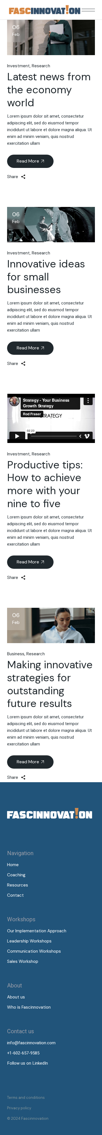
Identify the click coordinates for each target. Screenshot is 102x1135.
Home (13, 865)
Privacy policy (19, 1108)
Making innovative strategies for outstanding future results (50, 684)
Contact (15, 895)
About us (16, 997)
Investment (18, 66)
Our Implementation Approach (36, 931)
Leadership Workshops (29, 941)
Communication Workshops (34, 951)
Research (41, 66)
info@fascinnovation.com (31, 1043)
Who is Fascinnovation (29, 1007)
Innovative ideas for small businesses (46, 277)
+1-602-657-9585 (23, 1053)
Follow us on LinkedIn (27, 1063)
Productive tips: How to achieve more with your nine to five (45, 484)
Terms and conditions (26, 1097)
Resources (17, 885)
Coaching (16, 875)
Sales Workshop (22, 961)
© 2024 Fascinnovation (27, 1118)
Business (15, 654)
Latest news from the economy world (49, 89)
